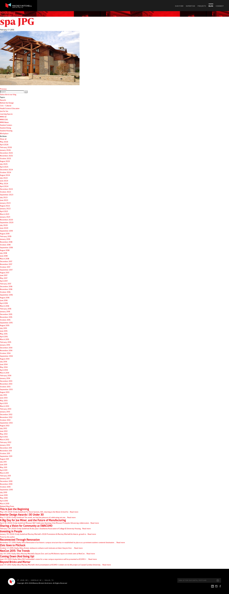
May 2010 (4, 498)
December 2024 (6, 169)
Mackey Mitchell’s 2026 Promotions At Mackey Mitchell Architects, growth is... (48, 532)
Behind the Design (7, 103)
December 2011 (6, 448)
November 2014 (6, 350)
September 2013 (6, 389)
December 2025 (6, 153)
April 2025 (4, 167)
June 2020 (4, 228)
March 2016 (4, 306)
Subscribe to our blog (8, 94)
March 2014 (4, 373)
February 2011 (5, 475)
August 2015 (4, 325)
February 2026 (6, 147)
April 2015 (4, 336)
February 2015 (5, 342)
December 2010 (6, 481)
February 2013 (5, 409)
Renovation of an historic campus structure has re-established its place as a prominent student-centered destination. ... (62, 541)
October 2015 (5, 320)
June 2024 (4, 181)
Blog (211, 6)
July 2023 (4, 197)
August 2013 (4, 392)
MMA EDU (4, 119)
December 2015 (6, 314)
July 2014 (3, 361)
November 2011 (6, 450)
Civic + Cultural (5, 105)
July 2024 (4, 178)
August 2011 (4, 459)
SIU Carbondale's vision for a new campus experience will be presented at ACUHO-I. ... (48, 557)
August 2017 (4, 272)
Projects (202, 6)
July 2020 (4, 225)
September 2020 (6, 222)
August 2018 (4, 250)
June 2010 (4, 495)
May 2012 (4, 434)
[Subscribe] (217, 580)
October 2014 (5, 353)
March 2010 (4, 503)
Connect (220, 6)
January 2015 (5, 345)
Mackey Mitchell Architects (11, 581)
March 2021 (4, 214)
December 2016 (6, 286)
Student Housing (6, 130)
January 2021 (5, 217)
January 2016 (5, 311)
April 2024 (4, 186)
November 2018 (6, 242)
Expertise (190, 6)
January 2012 (5, 445)
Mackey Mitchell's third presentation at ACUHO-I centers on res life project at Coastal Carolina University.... (55, 563)
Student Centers (6, 125)
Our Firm (179, 6)
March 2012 (4, 439)
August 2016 (4, 297)
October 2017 (5, 267)
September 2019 (6, 231)
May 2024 (4, 183)
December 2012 (6, 414)
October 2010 (5, 487)
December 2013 (6, 381)
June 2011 (3, 464)
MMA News (4, 122)
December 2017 (6, 261)
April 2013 (4, 403)
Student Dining (5, 128)
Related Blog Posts (7, 506)
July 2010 (3, 492)
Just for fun (4, 111)
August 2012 (4, 425)
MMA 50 (3, 117)
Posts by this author (7, 537)
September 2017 (6, 270)
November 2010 (6, 484)
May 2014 (4, 367)
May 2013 (4, 400)
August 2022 (5, 206)
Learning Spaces (6, 114)
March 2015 (4, 339)
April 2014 (4, 370)
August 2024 (5, 175)
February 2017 (5, 283)
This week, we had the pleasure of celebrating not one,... (38, 515)
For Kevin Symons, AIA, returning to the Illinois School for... (39, 510)
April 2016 (4, 303)
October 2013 (5, 386)
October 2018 (5, 245)
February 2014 (5, 375)
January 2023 (5, 203)
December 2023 (6, 189)
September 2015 (6, 322)
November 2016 (6, 289)
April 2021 (4, 211)
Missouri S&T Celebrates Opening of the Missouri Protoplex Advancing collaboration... (49, 521)
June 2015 (3, 331)
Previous (3, 89)
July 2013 (3, 395)
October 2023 (5, 192)
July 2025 (3, 164)
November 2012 (6, 417)
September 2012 (6, 423)
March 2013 (4, 406)
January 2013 (5, 411)
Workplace (4, 133)
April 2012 (4, 437)
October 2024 (5, 172)
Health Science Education (9, 108)
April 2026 (4, 144)
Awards (3, 100)
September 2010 (6, 489)
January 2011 (5, 478)
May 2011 (3, 467)
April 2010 (4, 501)
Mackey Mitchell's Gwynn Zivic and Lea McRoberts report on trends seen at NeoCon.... (47, 552)
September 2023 (6, 194)
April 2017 (4, 281)
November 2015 (6, 317)
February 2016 (5, 309)
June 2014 (4, 364)
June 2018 (4, 256)
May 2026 (4, 142)
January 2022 (5, 208)
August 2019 (4, 233)
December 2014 (6, 347)
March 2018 (4, 258)
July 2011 (3, 462)
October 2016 (5, 292)
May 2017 (3, 278)
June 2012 (4, 431)
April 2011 (3, 470)
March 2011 (4, 473)
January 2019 (5, 239)
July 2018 (3, 253)
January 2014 (5, 378)
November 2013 (6, 384)
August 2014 (4, 359)
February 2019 (5, 236)
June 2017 (3, 275)
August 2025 (5, 161)
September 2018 (6, 247)
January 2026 (5, 150)
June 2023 (4, 200)
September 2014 (6, 356)
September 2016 (6, 295)
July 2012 (3, 428)
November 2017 (6, 264)
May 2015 (3, 334)
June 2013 (4, 398)
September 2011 (6, 456)
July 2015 (3, 328)
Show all (3, 139)
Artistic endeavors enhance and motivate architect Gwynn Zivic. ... (41, 546)
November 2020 (6, 219)
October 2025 (5, 158)
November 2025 (6, 155)
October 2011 (5, 453)
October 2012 (5, 420)
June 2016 (4, 300)
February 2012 (5, 442)
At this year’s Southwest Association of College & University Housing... (45, 527)
